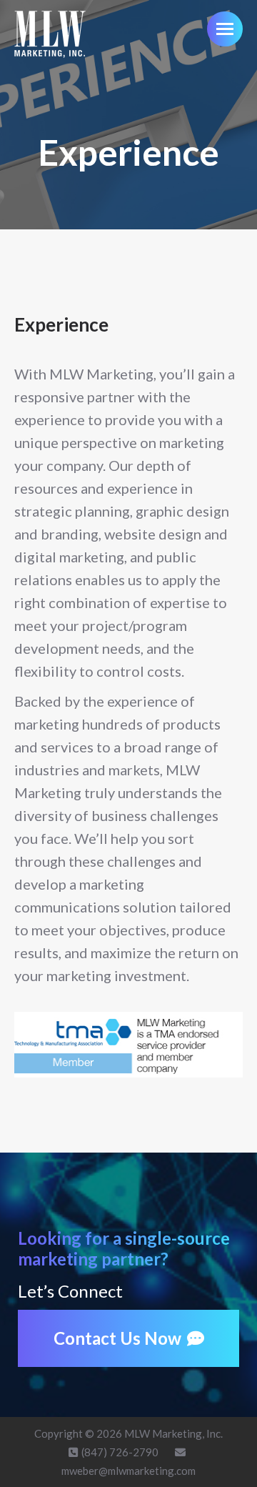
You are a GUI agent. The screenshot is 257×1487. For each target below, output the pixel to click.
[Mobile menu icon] (225, 28)
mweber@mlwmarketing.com (128, 1470)
